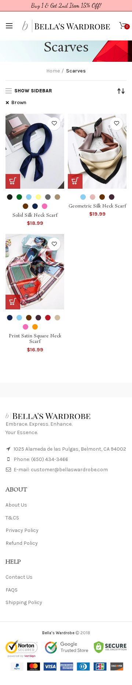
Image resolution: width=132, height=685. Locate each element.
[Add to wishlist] (54, 123)
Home (53, 71)
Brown (18, 102)
